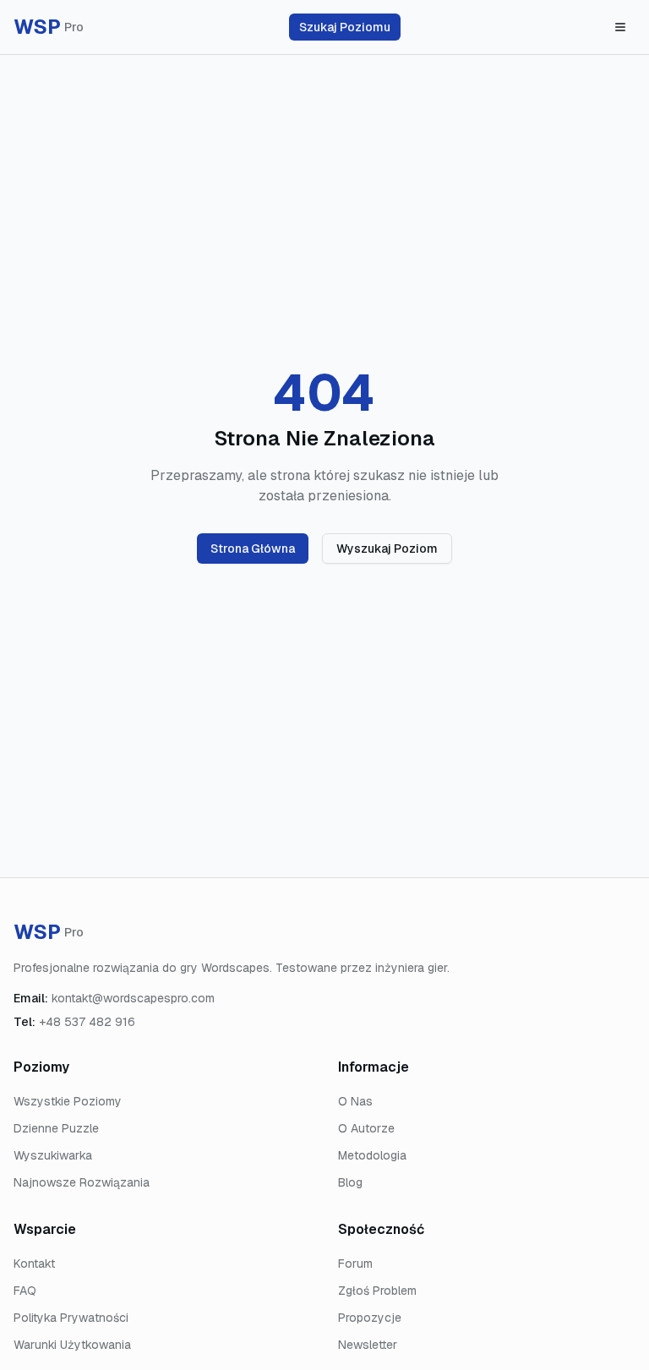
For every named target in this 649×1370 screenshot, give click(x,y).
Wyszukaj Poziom (387, 548)
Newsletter (367, 1344)
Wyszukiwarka (53, 1155)
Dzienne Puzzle (56, 1128)
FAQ (25, 1290)
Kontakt (34, 1263)
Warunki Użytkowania (72, 1344)
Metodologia (372, 1155)
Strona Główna (252, 548)
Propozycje (369, 1317)
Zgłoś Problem (377, 1290)
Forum (355, 1263)
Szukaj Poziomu (344, 27)
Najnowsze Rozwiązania (82, 1182)
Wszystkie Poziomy (68, 1101)
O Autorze (366, 1128)
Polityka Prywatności (71, 1317)
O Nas (355, 1101)
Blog (350, 1182)
